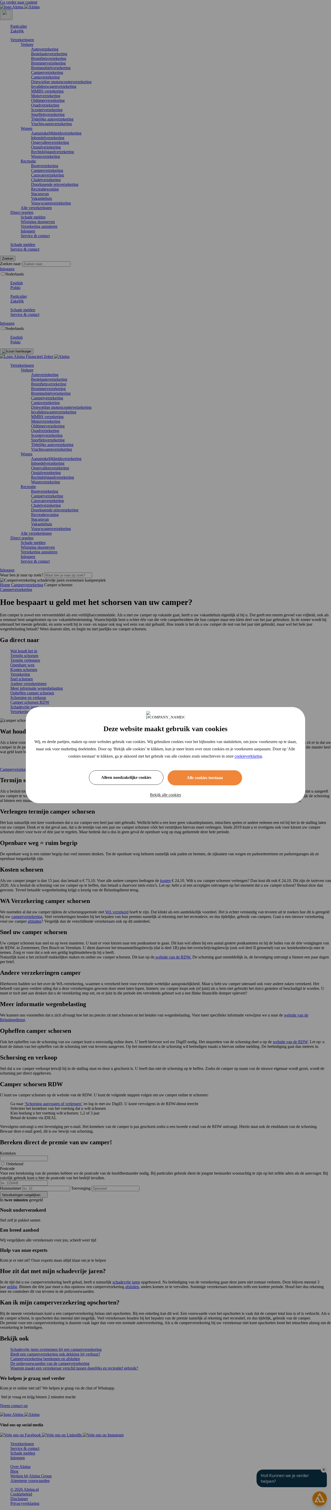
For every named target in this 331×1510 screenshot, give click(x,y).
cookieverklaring (248, 756)
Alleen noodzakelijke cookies (126, 777)
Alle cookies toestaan (205, 777)
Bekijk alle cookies (165, 795)
